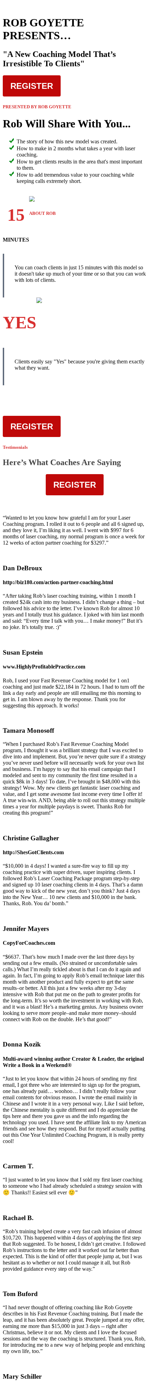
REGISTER (31, 86)
